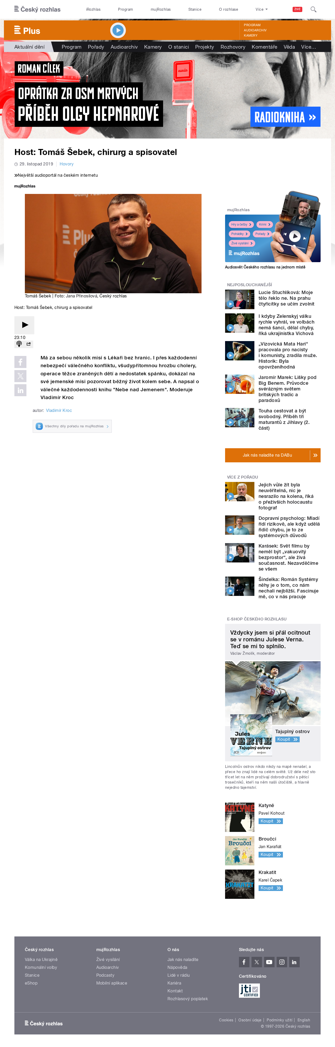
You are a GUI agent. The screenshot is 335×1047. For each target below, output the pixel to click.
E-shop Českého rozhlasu (257, 619)
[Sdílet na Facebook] (20, 362)
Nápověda (177, 967)
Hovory (67, 164)
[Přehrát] (24, 325)
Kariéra (174, 983)
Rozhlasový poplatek (188, 998)
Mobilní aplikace (111, 983)
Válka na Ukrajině (41, 959)
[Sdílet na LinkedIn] (20, 390)
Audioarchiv (255, 30)
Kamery (251, 35)
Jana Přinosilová (81, 296)
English (304, 1020)
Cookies (226, 1020)
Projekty (204, 47)
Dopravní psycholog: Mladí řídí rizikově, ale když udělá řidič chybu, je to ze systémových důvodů (289, 526)
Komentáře (264, 47)
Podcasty (105, 975)
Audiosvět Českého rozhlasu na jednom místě (265, 267)
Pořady (96, 47)
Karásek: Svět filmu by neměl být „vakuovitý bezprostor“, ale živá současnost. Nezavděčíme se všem (288, 557)
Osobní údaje (250, 1020)
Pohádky (237, 234)
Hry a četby (239, 224)
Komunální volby (41, 967)
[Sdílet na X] (20, 376)
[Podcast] (19, 344)
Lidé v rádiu (179, 975)
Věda (289, 47)
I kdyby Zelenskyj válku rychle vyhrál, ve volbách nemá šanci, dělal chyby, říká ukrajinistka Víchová (286, 324)
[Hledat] (313, 9)
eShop (31, 983)
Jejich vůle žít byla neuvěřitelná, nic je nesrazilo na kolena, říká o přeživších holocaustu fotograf (286, 496)
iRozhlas (93, 9)
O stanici (178, 47)
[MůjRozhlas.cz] (24, 186)
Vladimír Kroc (59, 410)
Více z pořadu (242, 477)
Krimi (262, 224)
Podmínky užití (279, 1020)
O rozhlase (228, 9)
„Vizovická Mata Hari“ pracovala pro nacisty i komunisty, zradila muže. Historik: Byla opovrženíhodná (288, 355)
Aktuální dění (29, 47)
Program (125, 9)
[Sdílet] (28, 344)
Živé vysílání (240, 243)
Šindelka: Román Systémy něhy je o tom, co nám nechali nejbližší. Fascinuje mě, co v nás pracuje (289, 588)
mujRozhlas (161, 9)
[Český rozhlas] (37, 9)
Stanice (195, 9)
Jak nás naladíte (183, 959)
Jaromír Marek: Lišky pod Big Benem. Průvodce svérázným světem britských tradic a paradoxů (288, 389)
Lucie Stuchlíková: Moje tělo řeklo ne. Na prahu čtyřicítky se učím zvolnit (286, 298)
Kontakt (175, 990)
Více (308, 47)
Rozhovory (233, 47)
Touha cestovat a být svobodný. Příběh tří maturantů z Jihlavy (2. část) (284, 419)
